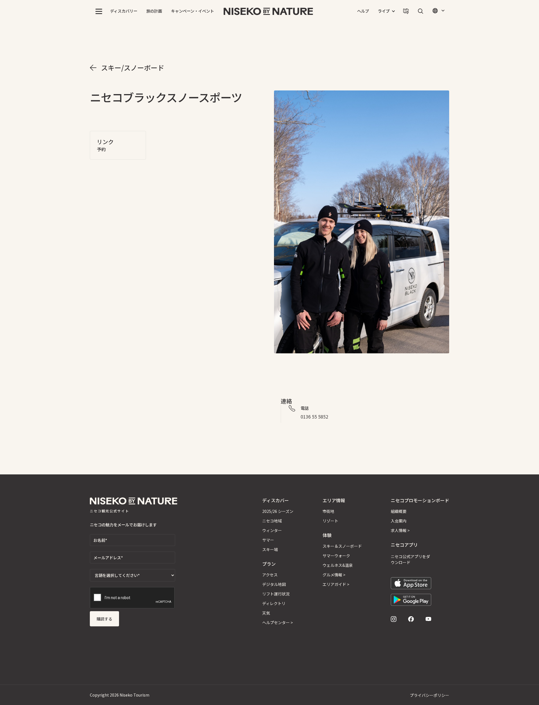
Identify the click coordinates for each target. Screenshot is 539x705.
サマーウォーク (336, 556)
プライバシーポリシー (429, 695)
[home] (268, 11)
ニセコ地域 (272, 521)
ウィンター (272, 530)
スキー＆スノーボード (342, 546)
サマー (268, 540)
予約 (101, 149)
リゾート (330, 521)
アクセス (270, 575)
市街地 (328, 511)
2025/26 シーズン (277, 511)
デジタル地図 (274, 584)
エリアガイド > (336, 584)
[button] (99, 11)
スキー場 (270, 549)
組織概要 (398, 511)
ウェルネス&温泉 (338, 565)
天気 (266, 613)
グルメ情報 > (334, 575)
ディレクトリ (274, 603)
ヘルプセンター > (277, 622)
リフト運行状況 (276, 594)
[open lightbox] (361, 221)
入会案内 (398, 521)
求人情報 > (400, 530)
